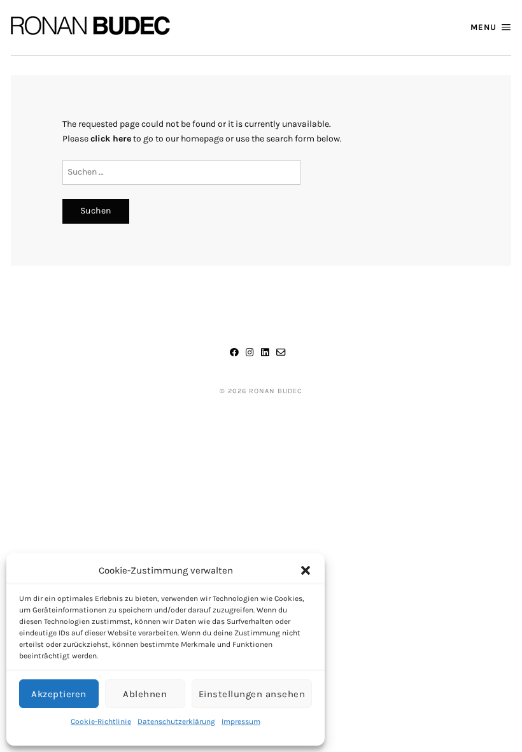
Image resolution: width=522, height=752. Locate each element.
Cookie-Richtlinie (101, 721)
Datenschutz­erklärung (176, 721)
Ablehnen (145, 694)
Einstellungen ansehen (252, 694)
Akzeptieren (59, 694)
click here (110, 138)
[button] (305, 570)
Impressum (241, 721)
